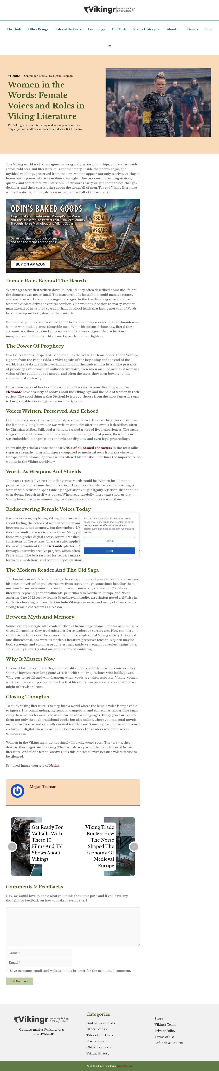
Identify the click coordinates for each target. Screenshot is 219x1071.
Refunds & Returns (169, 1043)
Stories (14, 75)
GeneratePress (124, 1066)
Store (158, 1019)
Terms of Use (164, 1037)
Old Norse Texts (98, 1047)
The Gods (14, 29)
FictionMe (14, 392)
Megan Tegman (63, 75)
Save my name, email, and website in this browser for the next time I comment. (70, 971)
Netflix (54, 765)
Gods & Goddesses (100, 1023)
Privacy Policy (164, 1031)
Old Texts (119, 29)
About (171, 29)
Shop (208, 29)
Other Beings (38, 29)
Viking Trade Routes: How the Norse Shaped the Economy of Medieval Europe (99, 846)
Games (192, 29)
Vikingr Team (165, 1024)
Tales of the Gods (68, 29)
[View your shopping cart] (109, 46)
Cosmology (96, 29)
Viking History (144, 29)
